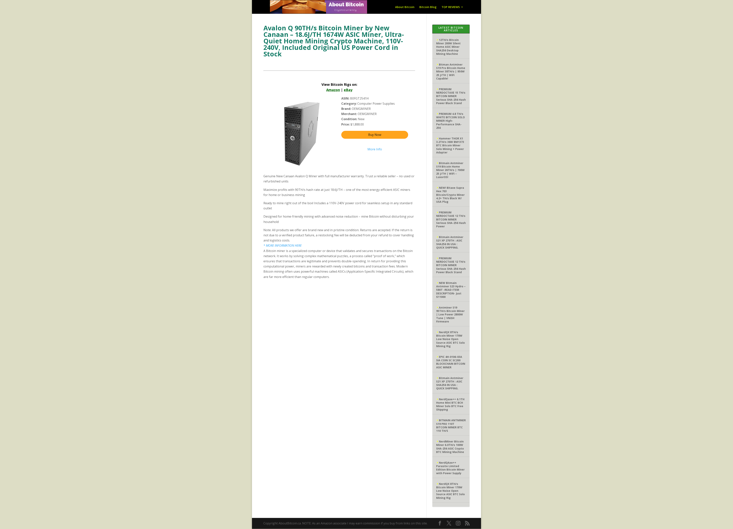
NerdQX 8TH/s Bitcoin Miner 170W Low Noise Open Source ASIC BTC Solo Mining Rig (450, 339)
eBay (348, 89)
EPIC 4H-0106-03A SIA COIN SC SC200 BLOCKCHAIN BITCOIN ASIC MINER (450, 362)
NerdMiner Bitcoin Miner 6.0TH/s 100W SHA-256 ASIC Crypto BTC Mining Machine (450, 447)
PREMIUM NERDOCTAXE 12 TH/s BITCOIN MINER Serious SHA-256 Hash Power (451, 219)
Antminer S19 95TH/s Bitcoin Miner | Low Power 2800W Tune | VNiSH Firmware (450, 314)
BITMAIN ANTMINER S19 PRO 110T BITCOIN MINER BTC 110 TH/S (451, 425)
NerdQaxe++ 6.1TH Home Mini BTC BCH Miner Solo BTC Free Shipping (450, 404)
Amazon (333, 89)
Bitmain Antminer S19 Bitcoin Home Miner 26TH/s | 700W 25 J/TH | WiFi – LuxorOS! (450, 170)
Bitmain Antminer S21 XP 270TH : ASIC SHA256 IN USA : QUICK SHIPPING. (449, 242)
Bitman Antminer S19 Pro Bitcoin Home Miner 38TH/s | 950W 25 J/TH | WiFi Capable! (450, 71)
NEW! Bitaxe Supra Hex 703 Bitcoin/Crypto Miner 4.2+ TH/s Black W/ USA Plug (450, 194)
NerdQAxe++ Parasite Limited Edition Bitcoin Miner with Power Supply (450, 468)
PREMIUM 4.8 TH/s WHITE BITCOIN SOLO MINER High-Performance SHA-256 (450, 121)
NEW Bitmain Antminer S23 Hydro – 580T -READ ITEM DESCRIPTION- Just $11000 (451, 290)
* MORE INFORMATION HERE (282, 245)
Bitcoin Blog (428, 7)
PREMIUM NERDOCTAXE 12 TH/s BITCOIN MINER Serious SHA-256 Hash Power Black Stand (451, 265)
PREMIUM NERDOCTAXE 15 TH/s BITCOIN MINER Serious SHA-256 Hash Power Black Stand (451, 96)
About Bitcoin (404, 7)
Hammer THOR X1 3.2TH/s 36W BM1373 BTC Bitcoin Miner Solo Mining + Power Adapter (450, 145)
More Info (374, 149)
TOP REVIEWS (451, 7)
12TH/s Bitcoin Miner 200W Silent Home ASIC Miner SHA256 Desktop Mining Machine (448, 47)
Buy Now (374, 135)
